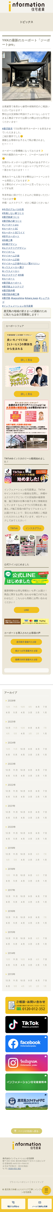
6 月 (8, 712)
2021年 (11, 805)
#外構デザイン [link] (9, 244)
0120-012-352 (14, 1169)
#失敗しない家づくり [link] (13, 213)
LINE (26, 610)
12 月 (8, 728)
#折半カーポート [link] (10, 236)
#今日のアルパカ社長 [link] (13, 209)
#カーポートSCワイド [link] (13, 232)
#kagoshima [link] (17, 298)
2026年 (12, 700)
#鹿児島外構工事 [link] (10, 294)
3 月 (30, 712)
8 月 (38, 707)
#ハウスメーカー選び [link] (13, 267)
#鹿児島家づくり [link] (10, 217)
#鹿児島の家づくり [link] (12, 221)
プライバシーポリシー (19, 1182)
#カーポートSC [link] (10, 228)
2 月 (37, 712)
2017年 (11, 890)
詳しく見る (26, 359)
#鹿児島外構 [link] (8, 290)
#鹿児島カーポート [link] (12, 282)
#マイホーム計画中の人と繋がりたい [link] (21, 263)
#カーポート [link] (8, 278)
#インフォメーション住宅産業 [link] (17, 305)
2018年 (11, 868)
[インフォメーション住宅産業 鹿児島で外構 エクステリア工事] (26, 6)
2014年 (11, 953)
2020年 (12, 826)
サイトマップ (37, 1182)
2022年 (12, 784)
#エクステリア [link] (9, 275)
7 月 (45, 707)
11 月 (15, 770)
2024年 (12, 742)
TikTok (14, 528)
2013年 (11, 974)
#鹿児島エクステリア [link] (13, 286)
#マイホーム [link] (8, 251)
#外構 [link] (21, 275)
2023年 (12, 763)
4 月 (23, 712)
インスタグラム (33, 528)
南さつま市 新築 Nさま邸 (26, 650)
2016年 (11, 911)
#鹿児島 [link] (6, 298)
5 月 (15, 712)
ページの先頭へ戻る (28, 1131)
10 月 (22, 749)
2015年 (11, 932)
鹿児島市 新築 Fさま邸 (26, 642)
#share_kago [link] (31, 298)
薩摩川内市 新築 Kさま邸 (26, 659)
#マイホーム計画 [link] (10, 255)
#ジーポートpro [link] (10, 224)
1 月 (45, 712)
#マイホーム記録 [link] (10, 259)
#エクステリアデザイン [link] (14, 248)
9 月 (30, 728)
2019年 (11, 847)
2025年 (12, 721)
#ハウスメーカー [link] (10, 271)
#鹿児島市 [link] (7, 128)
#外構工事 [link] (7, 240)
